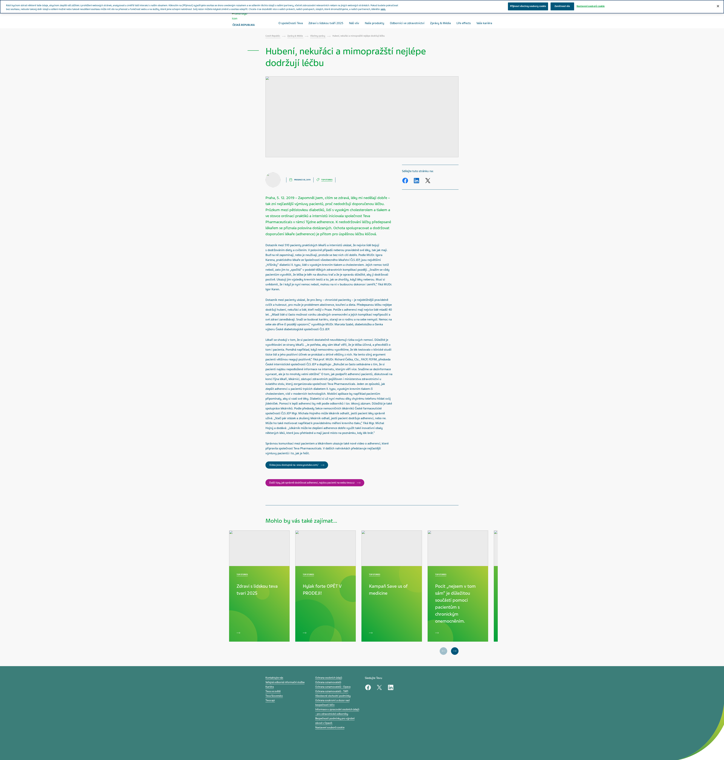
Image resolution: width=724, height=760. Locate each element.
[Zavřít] (718, 6)
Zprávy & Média (440, 23)
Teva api (270, 700)
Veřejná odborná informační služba (284, 682)
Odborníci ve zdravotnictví (407, 23)
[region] (362, 6)
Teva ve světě (273, 691)
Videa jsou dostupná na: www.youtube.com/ (294, 465)
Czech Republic (273, 35)
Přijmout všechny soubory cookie (528, 6)
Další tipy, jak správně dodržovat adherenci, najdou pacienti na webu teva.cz (312, 482)
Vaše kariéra (484, 23)
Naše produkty (374, 23)
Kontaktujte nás (274, 677)
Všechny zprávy (318, 35)
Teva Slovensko (274, 695)
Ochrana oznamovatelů (328, 682)
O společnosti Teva (290, 23)
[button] (455, 651)
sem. (383, 9)
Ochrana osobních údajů (328, 677)
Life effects (463, 23)
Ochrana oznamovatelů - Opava (332, 686)
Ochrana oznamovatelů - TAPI (331, 691)
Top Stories (326, 180)
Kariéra (269, 686)
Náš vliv (354, 23)
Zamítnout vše (562, 6)
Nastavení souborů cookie (329, 727)
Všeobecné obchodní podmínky (332, 695)
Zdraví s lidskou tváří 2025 (325, 23)
